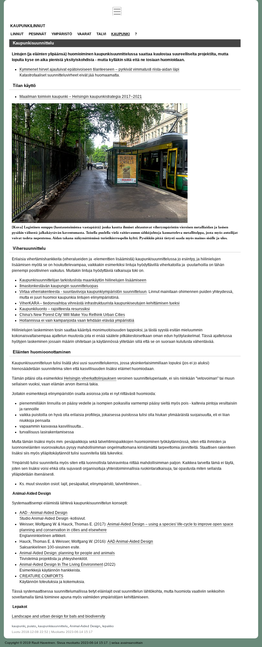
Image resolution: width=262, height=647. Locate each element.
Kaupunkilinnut (27, 26)
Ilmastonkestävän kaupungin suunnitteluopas (58, 286)
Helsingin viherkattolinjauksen (90, 378)
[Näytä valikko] (116, 11)
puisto (31, 626)
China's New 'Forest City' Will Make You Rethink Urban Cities (72, 314)
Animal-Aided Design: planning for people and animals (67, 553)
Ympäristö (61, 34)
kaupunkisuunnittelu (53, 626)
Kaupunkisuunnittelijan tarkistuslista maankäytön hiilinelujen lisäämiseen (82, 280)
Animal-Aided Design (85, 626)
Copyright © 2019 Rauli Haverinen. (30, 642)
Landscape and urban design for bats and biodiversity (58, 616)
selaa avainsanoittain (127, 642)
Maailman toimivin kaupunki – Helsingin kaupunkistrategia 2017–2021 (80, 96)
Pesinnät (37, 34)
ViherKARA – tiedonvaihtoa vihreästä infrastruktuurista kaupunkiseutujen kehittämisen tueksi (99, 303)
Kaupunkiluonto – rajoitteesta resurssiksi (54, 309)
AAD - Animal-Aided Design (43, 512)
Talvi (101, 34)
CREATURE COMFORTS (41, 576)
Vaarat (84, 34)
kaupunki (18, 626)
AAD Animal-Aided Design (130, 541)
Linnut (17, 34)
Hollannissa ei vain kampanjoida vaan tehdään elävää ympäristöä (76, 320)
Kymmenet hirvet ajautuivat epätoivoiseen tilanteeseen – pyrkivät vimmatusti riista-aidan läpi (99, 69)
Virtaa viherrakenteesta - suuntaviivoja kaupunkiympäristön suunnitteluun (83, 291)
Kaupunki (120, 34)
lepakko (108, 626)
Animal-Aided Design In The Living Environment (61, 564)
